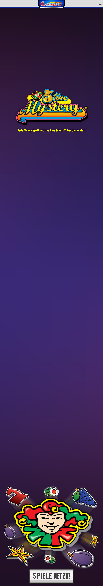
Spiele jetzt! (51, 575)
